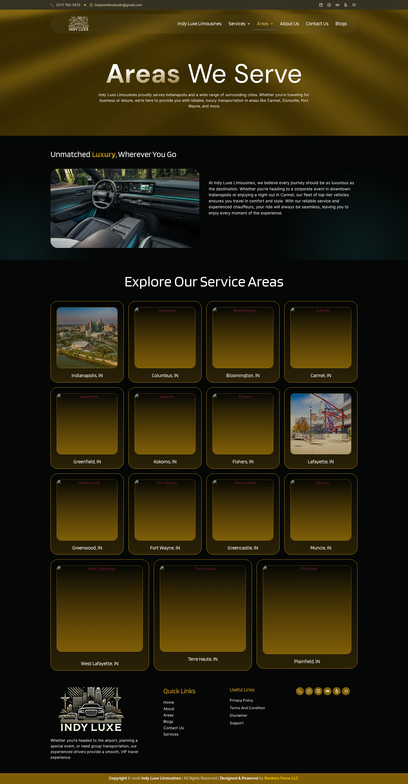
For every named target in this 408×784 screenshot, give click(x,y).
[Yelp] (337, 691)
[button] (239, 23)
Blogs (341, 23)
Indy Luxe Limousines (199, 23)
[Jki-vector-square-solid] (346, 691)
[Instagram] (318, 691)
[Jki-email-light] (309, 691)
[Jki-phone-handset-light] (300, 691)
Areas (262, 23)
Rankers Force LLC (281, 778)
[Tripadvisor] (327, 691)
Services (237, 23)
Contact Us (317, 23)
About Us (289, 23)
